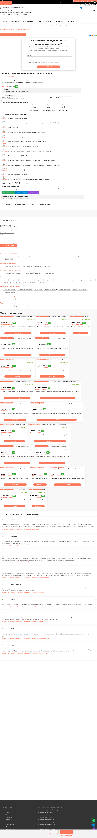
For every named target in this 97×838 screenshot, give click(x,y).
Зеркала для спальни (46, 814)
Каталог (5, 21)
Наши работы (60, 21)
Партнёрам (59, 2)
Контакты (71, 21)
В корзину (18, 333)
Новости (9, 819)
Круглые (6, 280)
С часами (17, 266)
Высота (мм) (54, 97)
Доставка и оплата (27, 21)
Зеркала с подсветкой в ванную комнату (52, 810)
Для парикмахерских (71, 256)
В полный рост (64, 280)
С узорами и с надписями (10, 292)
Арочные (56, 280)
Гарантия (39, 21)
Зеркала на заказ (68, 2)
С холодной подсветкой (64, 289)
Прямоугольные (14, 280)
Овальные (31, 280)
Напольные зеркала (21, 299)
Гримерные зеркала (8, 259)
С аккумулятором (8, 266)
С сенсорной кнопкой (27, 266)
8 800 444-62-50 (6, 7)
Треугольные (7, 282)
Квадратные (23, 280)
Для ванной (6, 256)
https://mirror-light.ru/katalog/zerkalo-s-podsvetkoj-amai (17, 545)
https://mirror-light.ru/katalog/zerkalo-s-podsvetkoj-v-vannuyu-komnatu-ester (23, 592)
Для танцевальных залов (46, 256)
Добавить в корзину (66, 832)
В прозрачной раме (49, 273)
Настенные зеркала (9, 299)
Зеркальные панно (8, 306)
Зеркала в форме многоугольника (49, 822)
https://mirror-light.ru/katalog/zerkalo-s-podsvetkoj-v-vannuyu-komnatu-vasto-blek (25, 621)
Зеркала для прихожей (46, 812)
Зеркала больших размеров (47, 829)
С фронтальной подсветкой (25, 289)
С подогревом (37, 266)
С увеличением (47, 266)
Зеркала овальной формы (47, 819)
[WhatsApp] (96, 35)
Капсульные (39, 280)
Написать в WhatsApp (8, 192)
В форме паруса (22, 282)
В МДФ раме (19, 273)
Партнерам (9, 827)
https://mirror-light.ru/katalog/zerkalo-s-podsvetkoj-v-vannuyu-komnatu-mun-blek (25, 653)
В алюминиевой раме (9, 273)
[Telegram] (94, 35)
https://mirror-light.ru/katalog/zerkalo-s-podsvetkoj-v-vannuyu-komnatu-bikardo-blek (25, 638)
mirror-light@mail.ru (7, 11)
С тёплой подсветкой (50, 289)
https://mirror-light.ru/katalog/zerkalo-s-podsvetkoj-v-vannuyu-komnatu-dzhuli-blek (25, 577)
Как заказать (49, 21)
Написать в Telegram (21, 192)
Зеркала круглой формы (46, 817)
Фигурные (73, 280)
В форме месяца (32, 282)
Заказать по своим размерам (13, 35)
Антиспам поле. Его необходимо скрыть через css (15, 227)
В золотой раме (29, 273)
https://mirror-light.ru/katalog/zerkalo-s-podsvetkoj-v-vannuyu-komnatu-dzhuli (24, 606)
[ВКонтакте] (90, 35)
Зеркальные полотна (20, 306)
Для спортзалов (33, 256)
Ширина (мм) (5, 97)
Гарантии (9, 817)
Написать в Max (33, 192)
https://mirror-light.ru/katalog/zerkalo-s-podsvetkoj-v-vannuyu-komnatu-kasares (24, 562)
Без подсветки (38, 289)
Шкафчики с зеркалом (33, 306)
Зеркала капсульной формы (48, 827)
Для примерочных (59, 256)
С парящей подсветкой (10, 289)
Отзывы (8, 822)
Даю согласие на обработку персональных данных (43, 62)
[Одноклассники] (92, 35)
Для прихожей (15, 256)
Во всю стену (42, 282)
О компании (15, 21)
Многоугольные (48, 280)
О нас (7, 812)
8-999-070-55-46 (6, 9)
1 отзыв (11, 76)
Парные (14, 282)
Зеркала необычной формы (47, 824)
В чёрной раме (38, 273)
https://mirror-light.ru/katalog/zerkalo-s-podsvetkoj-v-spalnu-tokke (20, 529)
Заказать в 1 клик (66, 835)
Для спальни (24, 256)
